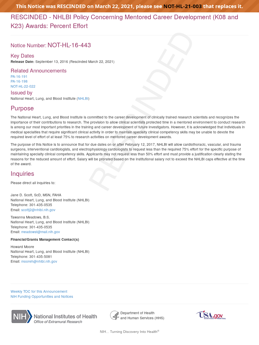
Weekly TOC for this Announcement (39, 291)
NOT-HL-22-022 (23, 86)
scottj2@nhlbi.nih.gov (38, 209)
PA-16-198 (19, 81)
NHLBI (83, 98)
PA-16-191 (19, 76)
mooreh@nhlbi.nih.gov (39, 261)
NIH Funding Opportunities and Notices (42, 296)
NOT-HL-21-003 (182, 6)
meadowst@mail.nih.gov (40, 231)
